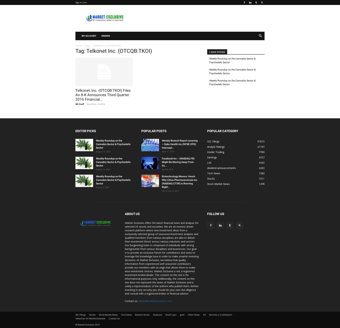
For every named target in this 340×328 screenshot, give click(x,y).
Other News (194, 314)
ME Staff (79, 104)
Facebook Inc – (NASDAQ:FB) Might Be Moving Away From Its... (178, 162)
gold (182, 314)
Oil (204, 314)
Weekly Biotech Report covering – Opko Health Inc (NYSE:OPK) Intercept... (180, 144)
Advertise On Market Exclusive (90, 318)
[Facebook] (244, 2)
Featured (157, 314)
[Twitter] (262, 2)
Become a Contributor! (220, 314)
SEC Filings (80, 314)
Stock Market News (108, 314)
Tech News (126, 314)
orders (105, 35)
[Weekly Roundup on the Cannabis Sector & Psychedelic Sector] (84, 145)
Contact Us (114, 318)
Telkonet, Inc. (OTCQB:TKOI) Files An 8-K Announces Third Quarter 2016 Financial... (103, 94)
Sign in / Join (81, 2)
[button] (260, 36)
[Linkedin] (250, 2)
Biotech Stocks (142, 314)
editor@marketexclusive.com (155, 301)
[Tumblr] (256, 2)
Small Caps (170, 314)
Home (78, 45)
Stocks (92, 314)
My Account (89, 35)
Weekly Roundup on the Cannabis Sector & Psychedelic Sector (232, 60)
